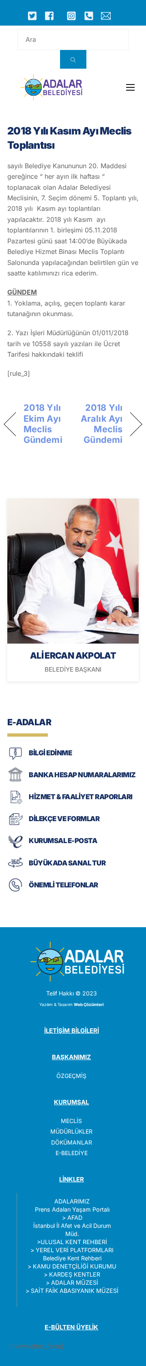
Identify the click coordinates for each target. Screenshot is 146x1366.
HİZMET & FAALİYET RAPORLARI (80, 797)
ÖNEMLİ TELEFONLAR (63, 885)
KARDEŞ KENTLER (74, 1274)
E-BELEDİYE (72, 1152)
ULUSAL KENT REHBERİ (74, 1241)
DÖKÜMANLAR (71, 1142)
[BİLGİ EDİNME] (15, 759)
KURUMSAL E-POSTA (63, 841)
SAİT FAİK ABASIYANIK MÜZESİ (74, 1290)
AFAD (74, 1217)
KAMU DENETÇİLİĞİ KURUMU (74, 1266)
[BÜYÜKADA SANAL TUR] (15, 869)
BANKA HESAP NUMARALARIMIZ (82, 775)
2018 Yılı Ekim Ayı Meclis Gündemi (43, 423)
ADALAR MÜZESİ (74, 1282)
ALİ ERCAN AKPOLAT (73, 655)
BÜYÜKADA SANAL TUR (67, 863)
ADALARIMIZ (72, 1201)
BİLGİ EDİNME (50, 753)
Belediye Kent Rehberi (72, 1258)
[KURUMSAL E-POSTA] (15, 847)
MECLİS (71, 1120)
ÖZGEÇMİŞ (71, 1075)
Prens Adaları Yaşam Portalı (72, 1209)
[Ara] (73, 59)
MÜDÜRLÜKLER (71, 1131)
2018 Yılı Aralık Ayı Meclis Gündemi (99, 423)
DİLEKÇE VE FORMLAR (64, 819)
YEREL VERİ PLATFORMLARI (75, 1250)
